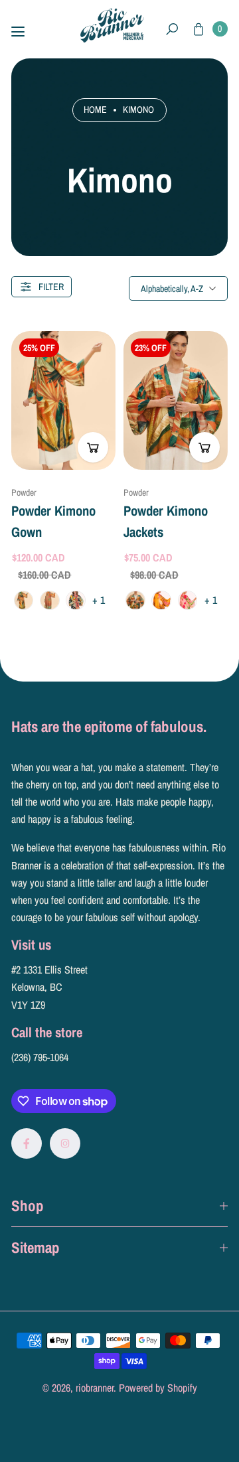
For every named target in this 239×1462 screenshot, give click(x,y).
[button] (172, 29)
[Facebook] (26, 1143)
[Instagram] (65, 1143)
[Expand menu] (18, 31)
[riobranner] (112, 25)
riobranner (95, 1387)
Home (95, 109)
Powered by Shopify (158, 1387)
